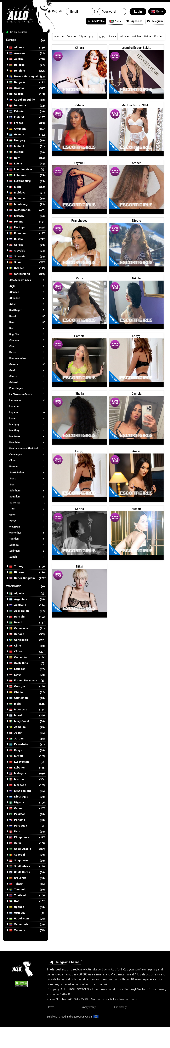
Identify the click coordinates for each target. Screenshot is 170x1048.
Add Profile (98, 21)
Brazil (17, 622)
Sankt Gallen (27, 472)
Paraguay (20, 825)
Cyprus (18, 93)
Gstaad (26, 382)
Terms (51, 1007)
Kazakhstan (21, 744)
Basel (27, 316)
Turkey (18, 566)
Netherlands (21, 210)
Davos (26, 352)
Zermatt (26, 544)
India (17, 703)
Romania (19, 233)
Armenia (19, 53)
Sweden (18, 268)
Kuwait (18, 756)
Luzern (27, 418)
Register (57, 11)
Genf (26, 370)
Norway (18, 215)
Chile (17, 645)
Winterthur (26, 532)
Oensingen (26, 454)
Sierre (26, 478)
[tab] (25, 40)
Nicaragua (20, 796)
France (18, 123)
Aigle (26, 286)
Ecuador (19, 668)
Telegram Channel (68, 962)
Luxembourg (22, 181)
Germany (19, 128)
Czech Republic (24, 99)
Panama (19, 819)
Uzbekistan (21, 918)
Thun (26, 508)
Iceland (18, 146)
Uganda (18, 907)
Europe (11, 40)
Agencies (136, 21)
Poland (18, 221)
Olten (26, 460)
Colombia (20, 657)
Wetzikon (26, 526)
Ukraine (18, 572)
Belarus (18, 64)
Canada (18, 634)
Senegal (19, 854)
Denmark (19, 105)
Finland (18, 117)
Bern (27, 322)
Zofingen (26, 550)
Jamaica (19, 727)
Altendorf (26, 298)
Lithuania (19, 175)
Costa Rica (20, 663)
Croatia (18, 88)
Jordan (18, 738)
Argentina (20, 599)
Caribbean (20, 639)
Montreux (26, 436)
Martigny (26, 424)
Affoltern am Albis (26, 280)
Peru (17, 831)
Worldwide (14, 586)
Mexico (18, 779)
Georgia (19, 686)
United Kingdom (24, 578)
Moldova (19, 192)
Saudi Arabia (22, 848)
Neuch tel (26, 442)
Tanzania (19, 889)
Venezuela (20, 924)
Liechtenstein (22, 169)
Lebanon (19, 767)
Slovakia (19, 250)
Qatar (17, 843)
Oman (17, 808)
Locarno (26, 406)
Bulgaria (19, 82)
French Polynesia (25, 680)
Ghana (18, 692)
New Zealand (22, 790)
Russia (18, 239)
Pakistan (19, 814)
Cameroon (20, 628)
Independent (58, 56)
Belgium (19, 70)
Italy (16, 157)
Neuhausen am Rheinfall (26, 448)
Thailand (19, 895)
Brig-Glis (26, 334)
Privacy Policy (88, 1007)
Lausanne (27, 400)
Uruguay (19, 912)
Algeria (18, 593)
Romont (26, 466)
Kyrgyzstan (21, 761)
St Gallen (26, 496)
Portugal (19, 227)
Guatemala (21, 698)
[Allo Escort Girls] (21, 967)
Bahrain (19, 616)
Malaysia (19, 773)
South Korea (21, 872)
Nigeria (18, 802)
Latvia (17, 163)
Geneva (27, 364)
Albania (18, 47)
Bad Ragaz (26, 310)
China (17, 651)
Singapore (20, 860)
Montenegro (21, 204)
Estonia (18, 111)
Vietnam (19, 930)
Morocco (19, 785)
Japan (17, 732)
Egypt (17, 674)
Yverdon (26, 538)
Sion (26, 484)
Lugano (27, 412)
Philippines (21, 837)
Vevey (26, 520)
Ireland (18, 152)
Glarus (26, 376)
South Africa (21, 866)
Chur (26, 346)
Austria (18, 59)
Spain (17, 262)
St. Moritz (27, 502)
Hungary (19, 140)
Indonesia (20, 709)
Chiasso (26, 340)
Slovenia (19, 256)
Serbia (18, 244)
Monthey (26, 430)
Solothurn (26, 490)
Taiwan (18, 883)
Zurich (26, 556)
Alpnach (26, 292)
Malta (17, 186)
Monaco (19, 198)
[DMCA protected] (21, 983)
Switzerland (21, 273)
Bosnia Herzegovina (27, 76)
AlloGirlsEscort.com (96, 969)
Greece (18, 134)
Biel (26, 328)
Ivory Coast (21, 721)
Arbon (26, 304)
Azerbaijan (21, 610)
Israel (17, 715)
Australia (19, 605)
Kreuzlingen (26, 388)
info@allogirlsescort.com (120, 999)
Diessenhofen (26, 358)
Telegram (157, 21)
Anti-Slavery (120, 1007)
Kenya (17, 750)
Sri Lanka (19, 878)
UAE (16, 901)
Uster (26, 514)
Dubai (117, 21)
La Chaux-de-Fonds (26, 394)
